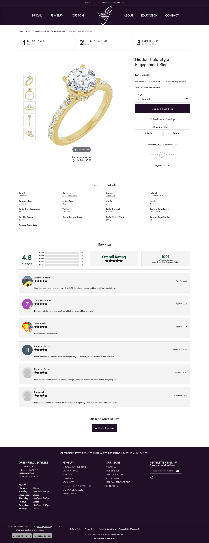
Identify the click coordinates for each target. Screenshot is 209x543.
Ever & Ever (110, 195)
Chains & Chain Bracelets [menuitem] (76, 485)
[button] (89, 2)
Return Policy (76, 529)
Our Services (113, 470)
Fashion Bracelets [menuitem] (72, 489)
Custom (78, 15)
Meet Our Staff (114, 474)
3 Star (41, 259)
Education (149, 15)
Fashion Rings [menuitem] (70, 470)
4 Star (41, 255)
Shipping (149, 133)
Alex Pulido (40, 323)
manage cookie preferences (29, 530)
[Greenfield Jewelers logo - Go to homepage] (104, 15)
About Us (111, 466)
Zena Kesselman (42, 300)
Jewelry (56, 15)
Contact (172, 15)
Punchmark (110, 539)
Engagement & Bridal (42, 31)
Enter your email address (162, 465)
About (128, 15)
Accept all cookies (42, 536)
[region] (81, 107)
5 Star (41, 252)
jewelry (29, 31)
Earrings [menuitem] (67, 474)
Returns (177, 133)
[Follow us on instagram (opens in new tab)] (151, 478)
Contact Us (112, 485)
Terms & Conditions (107, 529)
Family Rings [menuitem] (69, 493)
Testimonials (113, 478)
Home (21, 31)
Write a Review (104, 428)
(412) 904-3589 (82, 160)
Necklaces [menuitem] (68, 482)
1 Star (41, 265)
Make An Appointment (118, 482)
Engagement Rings (58, 31)
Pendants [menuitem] (67, 478)
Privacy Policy (90, 529)
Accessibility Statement (129, 529)
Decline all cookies (22, 536)
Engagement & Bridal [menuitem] (74, 466)
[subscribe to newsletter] (178, 470)
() (81, 252)
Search (29, 44)
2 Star (41, 262)
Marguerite (40, 392)
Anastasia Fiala (42, 277)
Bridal (37, 15)
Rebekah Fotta (42, 346)
